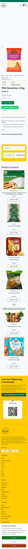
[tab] (8, 155)
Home (2, 75)
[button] (2, 46)
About (2, 505)
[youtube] (10, 451)
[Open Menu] (26, 5)
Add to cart (8, 102)
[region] (14, 536)
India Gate (3, 498)
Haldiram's (3, 487)
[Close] (26, 525)
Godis (2, 467)
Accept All (14, 537)
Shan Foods (4, 482)
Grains (10, 75)
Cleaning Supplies (5, 460)
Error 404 (3, 513)
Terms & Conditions (6, 516)
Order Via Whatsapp (10, 107)
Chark (2, 458)
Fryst (2, 465)
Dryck (2, 462)
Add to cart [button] (14, 199)
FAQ (2, 509)
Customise (14, 541)
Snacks (3, 476)
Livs (11, 79)
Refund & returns (5, 507)
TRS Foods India (15, 84)
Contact (3, 511)
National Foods (5, 491)
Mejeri (2, 473)
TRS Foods (4, 485)
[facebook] (2, 451)
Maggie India (4, 496)
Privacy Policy (4, 518)
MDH (2, 489)
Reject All (14, 545)
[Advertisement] (14, 24)
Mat (7, 75)
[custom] (13, 451)
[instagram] (6, 451)
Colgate (3, 493)
